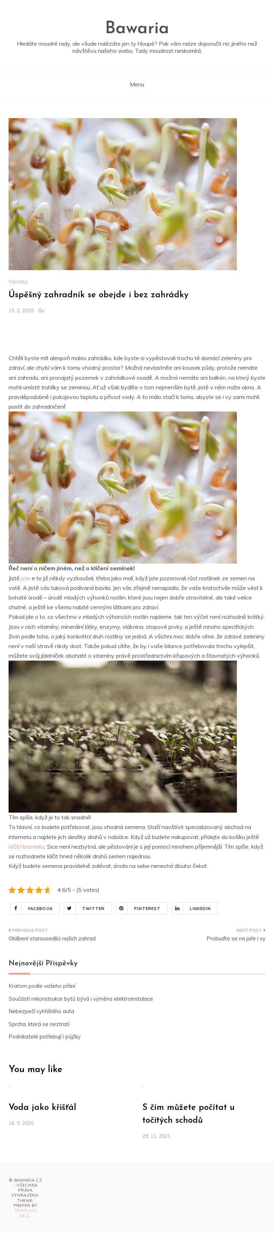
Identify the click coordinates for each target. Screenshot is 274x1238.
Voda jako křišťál (42, 1107)
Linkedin (200, 908)
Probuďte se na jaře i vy (236, 938)
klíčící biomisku (27, 846)
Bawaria (137, 28)
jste (25, 578)
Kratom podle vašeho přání (42, 985)
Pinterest (147, 908)
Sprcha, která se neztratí (39, 1024)
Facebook (40, 908)
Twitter (93, 908)
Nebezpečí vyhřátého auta (41, 1011)
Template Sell (25, 1213)
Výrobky (18, 281)
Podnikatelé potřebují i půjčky (45, 1036)
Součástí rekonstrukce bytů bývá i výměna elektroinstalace (81, 998)
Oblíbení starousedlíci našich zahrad (52, 938)
